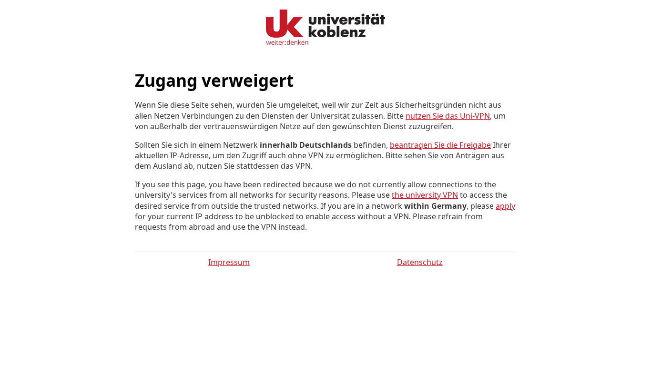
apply (505, 206)
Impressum (229, 262)
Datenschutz (420, 262)
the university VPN (425, 195)
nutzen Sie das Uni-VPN (448, 116)
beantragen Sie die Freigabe (440, 145)
